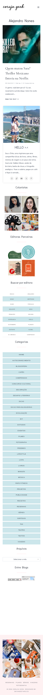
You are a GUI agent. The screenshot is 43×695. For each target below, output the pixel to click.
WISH (31, 309)
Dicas (21, 401)
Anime (21, 354)
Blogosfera (21, 366)
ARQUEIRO (31, 294)
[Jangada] (28, 268)
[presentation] (21, 44)
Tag (21, 524)
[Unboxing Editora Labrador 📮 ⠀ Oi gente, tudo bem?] (31, 649)
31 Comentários (28, 83)
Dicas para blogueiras (21, 407)
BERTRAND (31, 299)
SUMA (12, 304)
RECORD (30, 314)
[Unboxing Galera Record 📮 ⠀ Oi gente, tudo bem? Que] (31, 668)
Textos (21, 536)
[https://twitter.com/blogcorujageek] (26, 178)
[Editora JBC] (14, 268)
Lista (21, 460)
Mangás (21, 471)
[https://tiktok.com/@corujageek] (17, 178)
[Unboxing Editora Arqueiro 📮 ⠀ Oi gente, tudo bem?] (12, 668)
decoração (21, 390)
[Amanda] (30, 204)
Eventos (21, 430)
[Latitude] (14, 255)
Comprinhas (21, 378)
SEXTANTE (12, 329)
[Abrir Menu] (38, 7)
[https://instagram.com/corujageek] (12, 178)
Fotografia (21, 442)
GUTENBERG (12, 324)
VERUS (31, 319)
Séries (18, 83)
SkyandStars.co (21, 691)
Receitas (21, 501)
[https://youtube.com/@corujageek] (21, 178)
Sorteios (21, 518)
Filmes (22, 436)
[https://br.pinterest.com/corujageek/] (31, 178)
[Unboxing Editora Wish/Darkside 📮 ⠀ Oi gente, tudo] (12, 649)
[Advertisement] (21, 605)
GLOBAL (31, 329)
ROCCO (12, 294)
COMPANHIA (31, 334)
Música (21, 477)
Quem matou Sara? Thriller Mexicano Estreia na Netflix (17, 73)
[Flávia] (13, 204)
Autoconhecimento (21, 360)
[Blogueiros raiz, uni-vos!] (14, 580)
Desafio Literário (21, 395)
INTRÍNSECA (12, 319)
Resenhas (21, 506)
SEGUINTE (12, 309)
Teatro (21, 530)
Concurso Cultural (21, 384)
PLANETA (31, 324)
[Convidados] (30, 222)
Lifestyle (21, 454)
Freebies (21, 448)
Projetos (21, 489)
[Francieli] (13, 222)
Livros (21, 466)
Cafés (21, 372)
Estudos (21, 425)
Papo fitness (22, 483)
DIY (21, 419)
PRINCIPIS (12, 314)
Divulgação (21, 413)
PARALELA (31, 304)
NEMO (12, 299)
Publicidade (21, 495)
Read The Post (12, 99)
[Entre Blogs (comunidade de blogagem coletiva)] (28, 578)
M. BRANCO (12, 334)
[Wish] (28, 252)
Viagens (21, 542)
